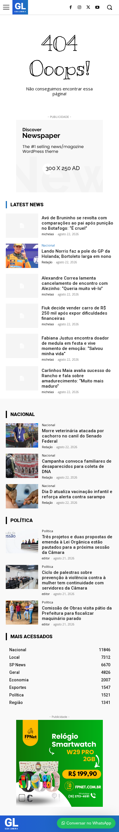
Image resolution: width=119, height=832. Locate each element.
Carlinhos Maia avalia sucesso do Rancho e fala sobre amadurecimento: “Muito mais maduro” (76, 378)
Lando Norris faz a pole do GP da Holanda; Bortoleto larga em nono (76, 254)
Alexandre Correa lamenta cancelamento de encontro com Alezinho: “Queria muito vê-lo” (75, 283)
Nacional (48, 245)
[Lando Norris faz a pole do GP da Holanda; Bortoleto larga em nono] (22, 256)
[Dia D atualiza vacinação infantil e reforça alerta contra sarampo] (22, 496)
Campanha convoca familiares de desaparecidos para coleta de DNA (76, 466)
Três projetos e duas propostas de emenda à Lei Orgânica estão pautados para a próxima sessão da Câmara (77, 544)
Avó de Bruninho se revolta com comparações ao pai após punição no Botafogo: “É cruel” (77, 223)
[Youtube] (97, 7)
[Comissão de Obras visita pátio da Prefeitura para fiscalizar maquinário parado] (22, 613)
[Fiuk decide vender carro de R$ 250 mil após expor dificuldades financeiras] (22, 316)
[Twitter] (88, 7)
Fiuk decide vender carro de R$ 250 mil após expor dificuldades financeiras (74, 313)
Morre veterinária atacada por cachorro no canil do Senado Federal (73, 436)
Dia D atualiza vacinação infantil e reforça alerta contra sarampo (77, 494)
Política (47, 530)
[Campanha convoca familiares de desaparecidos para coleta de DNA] (22, 466)
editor (46, 558)
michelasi (48, 234)
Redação (47, 262)
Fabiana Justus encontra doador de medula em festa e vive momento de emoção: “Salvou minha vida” (75, 345)
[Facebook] (70, 7)
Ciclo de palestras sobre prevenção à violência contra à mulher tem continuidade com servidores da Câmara (74, 580)
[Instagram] (79, 7)
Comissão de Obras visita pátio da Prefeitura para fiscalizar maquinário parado (77, 613)
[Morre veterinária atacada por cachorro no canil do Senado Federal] (22, 435)
